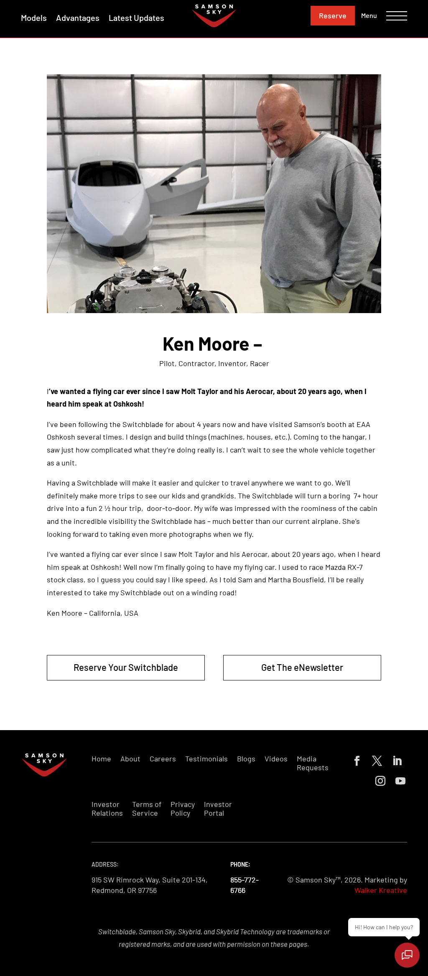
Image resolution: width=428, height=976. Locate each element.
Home (101, 758)
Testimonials (206, 758)
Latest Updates (136, 17)
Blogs (246, 758)
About (130, 758)
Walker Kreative (380, 890)
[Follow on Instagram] (378, 779)
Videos (276, 758)
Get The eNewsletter (302, 667)
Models (34, 17)
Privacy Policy (183, 809)
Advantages (77, 17)
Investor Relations (107, 809)
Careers (163, 758)
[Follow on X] (375, 759)
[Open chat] (407, 955)
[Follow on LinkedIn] (395, 759)
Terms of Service (146, 809)
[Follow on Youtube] (398, 779)
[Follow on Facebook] (355, 759)
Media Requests (313, 763)
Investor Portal (218, 809)
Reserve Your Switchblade (126, 667)
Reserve (332, 15)
